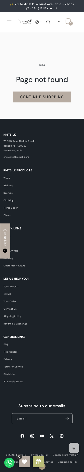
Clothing (9, 200)
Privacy (8, 359)
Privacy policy (40, 454)
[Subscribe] (67, 418)
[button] (9, 22)
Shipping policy (67, 461)
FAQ (6, 344)
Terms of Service (13, 366)
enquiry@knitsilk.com (16, 157)
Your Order (10, 301)
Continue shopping (42, 97)
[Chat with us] (9, 463)
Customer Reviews (14, 265)
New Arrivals (11, 250)
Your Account (11, 286)
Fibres (7, 215)
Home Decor (11, 207)
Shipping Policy (12, 316)
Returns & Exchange (15, 323)
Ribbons (8, 185)
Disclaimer (10, 374)
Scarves (8, 193)
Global (7, 294)
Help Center (11, 352)
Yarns (7, 178)
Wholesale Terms (13, 381)
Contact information (65, 454)
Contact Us (10, 309)
